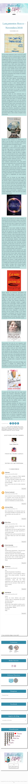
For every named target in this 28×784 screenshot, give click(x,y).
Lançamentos (14, 427)
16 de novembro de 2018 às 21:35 (11, 546)
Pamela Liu (7, 566)
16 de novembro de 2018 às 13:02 (11, 524)
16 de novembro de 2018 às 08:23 (11, 474)
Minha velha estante (7, 781)
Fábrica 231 (4, 427)
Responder (24, 488)
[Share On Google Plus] (18, 423)
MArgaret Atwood (12, 429)
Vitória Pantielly (9, 545)
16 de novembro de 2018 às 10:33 (11, 493)
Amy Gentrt (10, 426)
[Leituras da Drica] (16, 652)
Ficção (9, 427)
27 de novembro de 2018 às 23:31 (11, 594)
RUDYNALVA (8, 592)
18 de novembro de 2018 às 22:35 (11, 568)
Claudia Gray (16, 426)
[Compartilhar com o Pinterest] (15, 423)
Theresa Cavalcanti (9, 492)
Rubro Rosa (8, 522)
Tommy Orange (15, 430)
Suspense (8, 430)
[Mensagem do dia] (11, 652)
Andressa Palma (9, 507)
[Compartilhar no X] (13, 423)
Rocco (18, 429)
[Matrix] (11, 682)
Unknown (7, 472)
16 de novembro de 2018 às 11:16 (11, 508)
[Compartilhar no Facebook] (11, 423)
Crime (21, 426)
